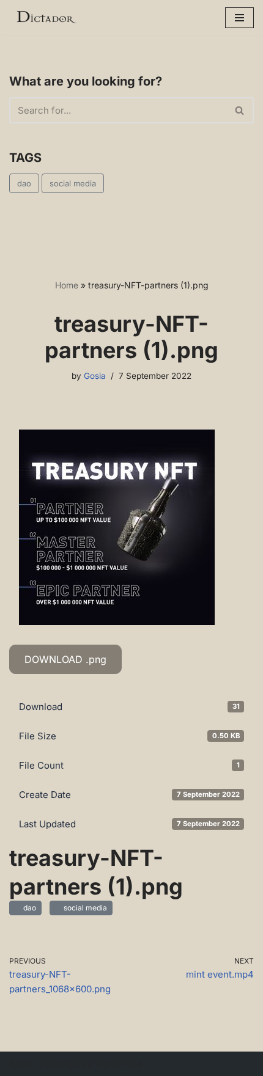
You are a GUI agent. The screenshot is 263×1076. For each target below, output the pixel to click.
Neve (20, 1063)
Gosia (95, 376)
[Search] (240, 110)
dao (24, 183)
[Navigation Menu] (239, 17)
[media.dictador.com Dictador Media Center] (46, 17)
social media (73, 183)
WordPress (118, 1063)
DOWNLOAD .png (65, 659)
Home (66, 285)
